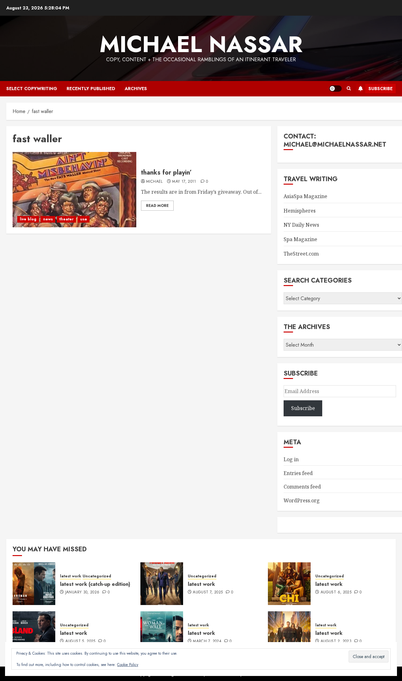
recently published (91, 88)
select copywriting (31, 88)
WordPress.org (302, 500)
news (48, 219)
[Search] (349, 89)
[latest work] (161, 583)
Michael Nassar (201, 44)
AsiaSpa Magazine (305, 196)
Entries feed (298, 473)
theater (66, 219)
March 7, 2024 (207, 641)
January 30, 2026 (82, 592)
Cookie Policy (127, 664)
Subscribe (380, 88)
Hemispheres (300, 210)
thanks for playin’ (166, 172)
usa (83, 219)
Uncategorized (97, 576)
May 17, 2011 (184, 181)
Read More (157, 205)
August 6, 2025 (336, 592)
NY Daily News (301, 224)
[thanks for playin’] (74, 189)
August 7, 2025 (208, 592)
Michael (154, 181)
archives (136, 88)
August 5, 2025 (80, 641)
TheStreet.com (301, 253)
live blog (28, 219)
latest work (70, 576)
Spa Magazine (300, 239)
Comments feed (302, 486)
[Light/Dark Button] (335, 88)
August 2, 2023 (336, 641)
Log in (291, 459)
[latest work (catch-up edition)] (34, 583)
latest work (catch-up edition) (95, 584)
